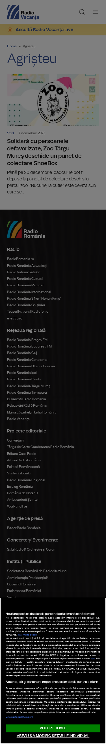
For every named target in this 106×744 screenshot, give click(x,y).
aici (93, 659)
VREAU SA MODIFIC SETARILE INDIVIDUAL (53, 736)
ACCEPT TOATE (53, 728)
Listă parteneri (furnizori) (19, 717)
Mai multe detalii (27, 635)
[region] (53, 671)
